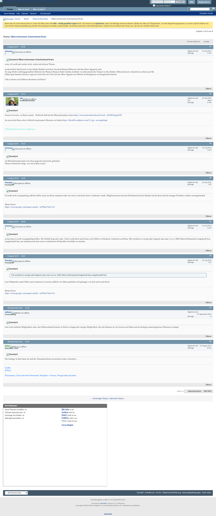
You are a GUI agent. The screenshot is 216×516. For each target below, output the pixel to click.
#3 (210, 144)
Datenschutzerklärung (172, 493)
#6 (210, 256)
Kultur (26, 19)
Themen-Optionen (193, 42)
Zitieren (208, 89)
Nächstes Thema (116, 399)
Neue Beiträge (9, 13)
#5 (210, 221)
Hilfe (192, 2)
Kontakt (140, 493)
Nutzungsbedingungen (191, 493)
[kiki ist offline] (12, 101)
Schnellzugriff (45, 13)
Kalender (25, 13)
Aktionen (33, 13)
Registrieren (204, 2)
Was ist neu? (24, 9)
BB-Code (65, 410)
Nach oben (208, 391)
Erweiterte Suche (206, 13)
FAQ (18, 13)
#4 (210, 178)
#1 (210, 47)
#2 (210, 94)
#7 (210, 308)
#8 (210, 341)
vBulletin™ (104, 503)
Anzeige (206, 42)
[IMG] (64, 415)
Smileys (65, 412)
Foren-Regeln (67, 425)
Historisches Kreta (40, 19)
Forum (10, 9)
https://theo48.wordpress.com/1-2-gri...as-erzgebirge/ (85, 120)
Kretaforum (149, 493)
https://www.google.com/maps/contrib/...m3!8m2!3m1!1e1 (30, 207)
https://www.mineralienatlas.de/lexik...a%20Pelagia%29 (98, 115)
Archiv (158, 493)
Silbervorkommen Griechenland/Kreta (28, 37)
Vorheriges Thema (100, 399)
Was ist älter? (39, 9)
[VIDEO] (65, 418)
